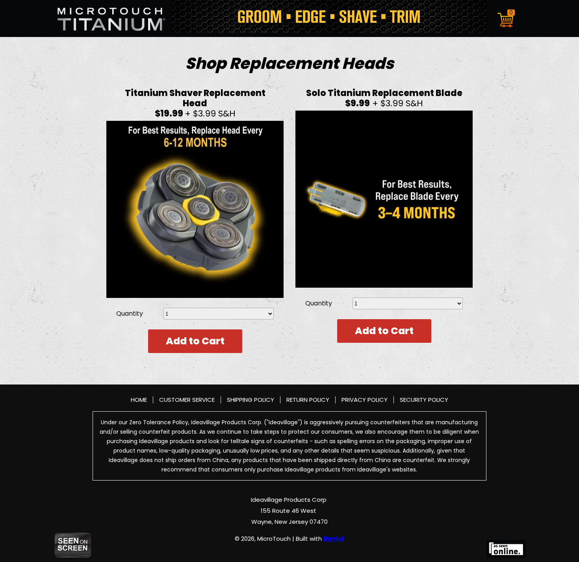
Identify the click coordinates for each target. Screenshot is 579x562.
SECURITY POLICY (424, 400)
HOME (139, 400)
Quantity (129, 313)
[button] (506, 18)
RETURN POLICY (307, 400)
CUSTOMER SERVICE (187, 400)
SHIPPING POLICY (250, 400)
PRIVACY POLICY (364, 400)
